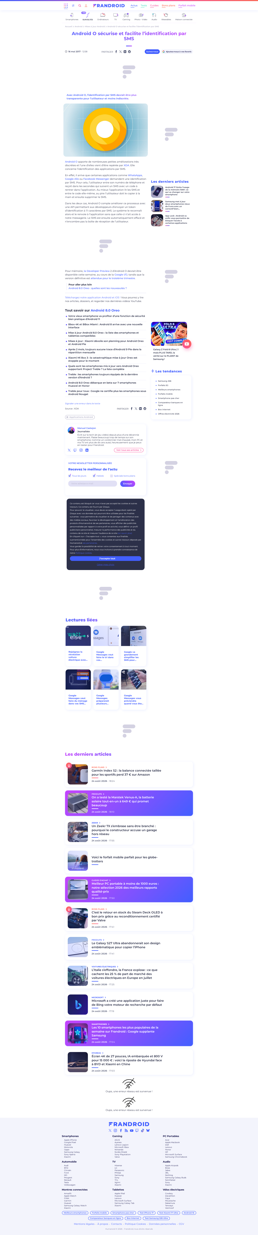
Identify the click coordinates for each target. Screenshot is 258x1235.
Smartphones (70, 1136)
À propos (102, 1223)
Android (79, 26)
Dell (167, 1145)
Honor (168, 1149)
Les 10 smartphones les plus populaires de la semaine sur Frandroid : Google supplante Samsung (125, 1031)
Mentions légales (84, 1223)
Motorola (68, 1147)
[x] (69, 450)
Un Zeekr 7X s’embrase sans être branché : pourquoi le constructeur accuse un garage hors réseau (124, 830)
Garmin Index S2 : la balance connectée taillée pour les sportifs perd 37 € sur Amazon (126, 772)
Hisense (118, 1165)
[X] (110, 1130)
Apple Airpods (171, 1165)
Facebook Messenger (96, 178)
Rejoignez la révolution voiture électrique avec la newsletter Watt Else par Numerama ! (77, 656)
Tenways (169, 1205)
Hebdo (100, 476)
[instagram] (81, 450)
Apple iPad (120, 1193)
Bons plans (168, 5)
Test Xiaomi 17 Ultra (168, 1213)
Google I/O (120, 274)
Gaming (117, 1136)
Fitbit (66, 1198)
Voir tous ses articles (127, 450)
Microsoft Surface (173, 1154)
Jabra (167, 1170)
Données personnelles (162, 1223)
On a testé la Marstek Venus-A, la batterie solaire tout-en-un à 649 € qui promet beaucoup (123, 801)
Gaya (167, 1198)
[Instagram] (115, 1130)
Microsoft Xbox (122, 1147)
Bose (167, 1168)
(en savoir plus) (125, 533)
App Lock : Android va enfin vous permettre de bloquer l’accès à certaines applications (177, 219)
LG (116, 1168)
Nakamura (170, 1203)
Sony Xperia (69, 1154)
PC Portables (171, 1136)
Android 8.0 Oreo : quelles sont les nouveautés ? (98, 288)
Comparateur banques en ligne (105, 1218)
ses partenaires (90, 543)
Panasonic (119, 1170)
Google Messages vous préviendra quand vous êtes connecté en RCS (133, 699)
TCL (116, 1180)
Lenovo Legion (121, 1145)
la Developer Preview (97, 271)
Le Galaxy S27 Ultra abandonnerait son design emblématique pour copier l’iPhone (126, 945)
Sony (117, 1177)
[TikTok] (142, 1130)
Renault (67, 1180)
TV (114, 1161)
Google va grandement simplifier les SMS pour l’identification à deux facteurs (133, 656)
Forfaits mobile (165, 394)
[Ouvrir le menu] (65, 5)
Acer (167, 1140)
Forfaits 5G (163, 385)
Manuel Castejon (86, 428)
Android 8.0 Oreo (105, 310)
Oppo (66, 1149)
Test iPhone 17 (147, 1213)
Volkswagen (69, 1185)
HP (166, 1152)
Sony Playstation (122, 1154)
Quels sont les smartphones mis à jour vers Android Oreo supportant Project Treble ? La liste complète (103, 368)
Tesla (66, 1182)
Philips (118, 1173)
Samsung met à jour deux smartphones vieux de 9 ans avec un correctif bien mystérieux (177, 206)
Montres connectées (75, 1189)
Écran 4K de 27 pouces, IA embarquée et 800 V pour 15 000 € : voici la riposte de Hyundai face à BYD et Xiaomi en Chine (127, 1060)
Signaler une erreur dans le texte (82, 403)
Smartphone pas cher (168, 398)
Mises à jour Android (95, 26)
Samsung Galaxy (72, 1152)
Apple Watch (70, 1196)
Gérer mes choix (105, 564)
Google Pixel (70, 1142)
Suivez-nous (152, 51)
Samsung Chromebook (176, 1157)
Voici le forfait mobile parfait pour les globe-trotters (124, 859)
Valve (117, 1157)
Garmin (67, 1201)
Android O (71, 161)
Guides (154, 5)
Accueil (68, 26)
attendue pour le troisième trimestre (113, 278)
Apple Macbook (172, 1142)
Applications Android (81, 417)
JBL (167, 1173)
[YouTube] (132, 1130)
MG (65, 1175)
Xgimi (117, 1182)
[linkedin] (86, 450)
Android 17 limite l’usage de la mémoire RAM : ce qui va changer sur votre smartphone (177, 191)
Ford (66, 1173)
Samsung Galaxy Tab (124, 1203)
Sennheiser (170, 1180)
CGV (181, 1223)
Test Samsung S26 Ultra (156, 1218)
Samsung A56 (164, 381)
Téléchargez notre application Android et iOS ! (93, 297)
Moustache (170, 1201)
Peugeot (68, 1177)
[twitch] (75, 450)
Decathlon (170, 1196)
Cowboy (169, 1193)
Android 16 (189, 1213)
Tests (144, 5)
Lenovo (168, 1147)
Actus (134, 5)
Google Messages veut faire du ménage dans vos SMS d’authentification (78, 699)
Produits (97, 794)
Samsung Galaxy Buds (175, 1177)
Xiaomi (67, 1157)
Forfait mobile (186, 5)
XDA (126, 165)
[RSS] (126, 1130)
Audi (66, 1165)
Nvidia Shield (121, 1152)
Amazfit (67, 1193)
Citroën (67, 1170)
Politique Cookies (135, 1223)
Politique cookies (84, 553)
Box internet (164, 409)
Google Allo (72, 178)
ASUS (117, 1140)
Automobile (69, 1161)
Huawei (67, 1145)
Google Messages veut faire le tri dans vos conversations (105, 656)
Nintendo (119, 1149)
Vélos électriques (173, 1189)
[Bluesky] (148, 1130)
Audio (166, 1161)
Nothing (169, 1175)
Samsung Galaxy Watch (75, 1205)
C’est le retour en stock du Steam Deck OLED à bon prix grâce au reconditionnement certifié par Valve (127, 916)
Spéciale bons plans (124, 476)
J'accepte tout (107, 558)
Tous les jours (78, 476)
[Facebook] (121, 1130)
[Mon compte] (86, 5)
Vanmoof (169, 1208)
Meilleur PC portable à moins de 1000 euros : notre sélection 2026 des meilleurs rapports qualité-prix (125, 888)
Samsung (119, 1175)
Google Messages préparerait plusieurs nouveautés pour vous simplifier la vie (106, 699)
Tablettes (118, 1189)
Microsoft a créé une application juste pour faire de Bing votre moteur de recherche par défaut (128, 1003)
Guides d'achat (100, 880)
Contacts (116, 1223)
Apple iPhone (70, 1140)
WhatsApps (135, 175)
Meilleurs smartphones (169, 389)
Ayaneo (118, 1142)
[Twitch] (137, 1130)
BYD (66, 1168)
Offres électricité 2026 (168, 414)
